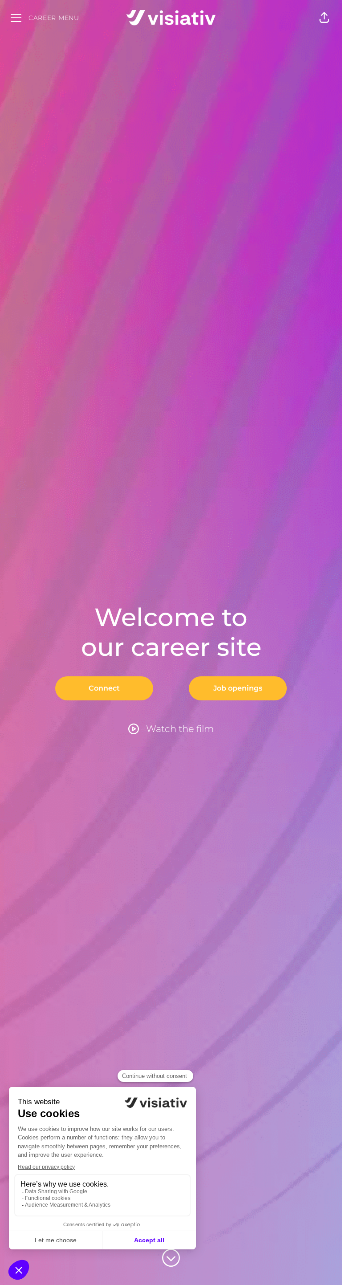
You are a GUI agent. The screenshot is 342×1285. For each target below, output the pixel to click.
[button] (324, 17)
